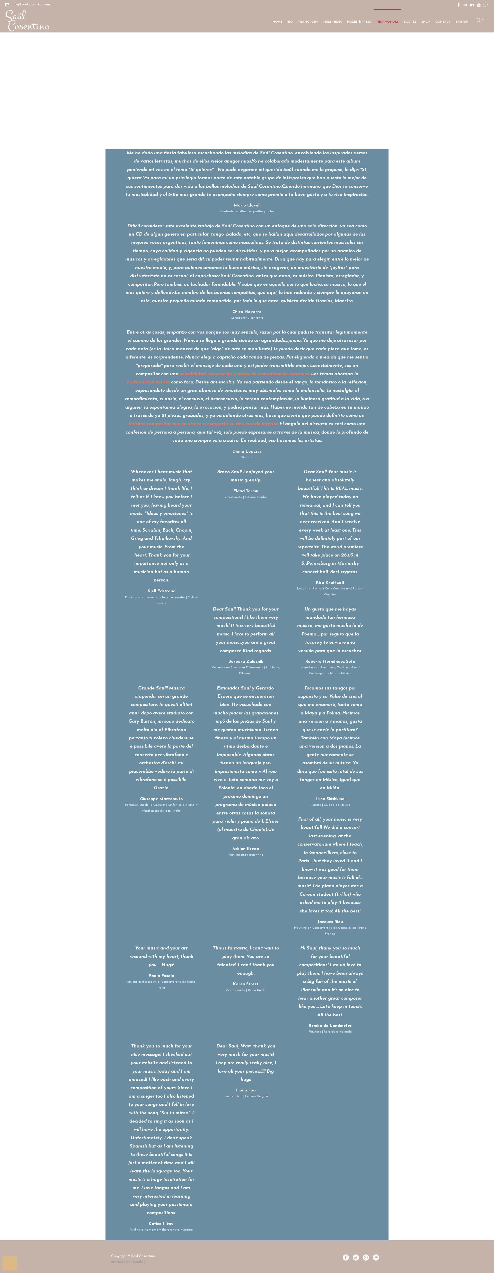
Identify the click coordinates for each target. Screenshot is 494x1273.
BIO (290, 21)
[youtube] (356, 1258)
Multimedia (332, 21)
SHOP (425, 21)
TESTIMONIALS (387, 21)
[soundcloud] (376, 1258)
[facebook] (346, 1258)
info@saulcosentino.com (31, 4)
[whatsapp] (366, 1258)
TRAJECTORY (308, 21)
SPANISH (462, 21)
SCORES (410, 21)
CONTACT (443, 21)
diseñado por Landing (128, 1262)
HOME (277, 21)
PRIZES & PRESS (359, 21)
